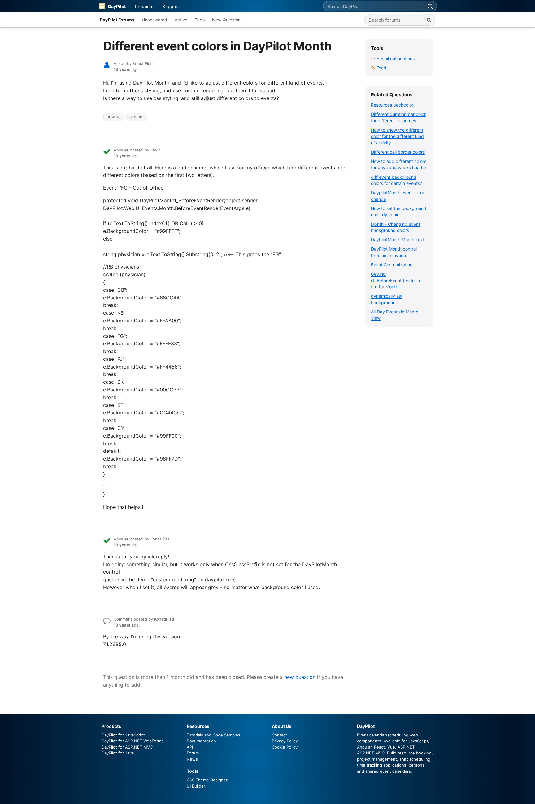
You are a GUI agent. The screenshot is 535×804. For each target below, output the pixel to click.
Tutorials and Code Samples (213, 734)
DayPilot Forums (117, 19)
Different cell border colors (398, 152)
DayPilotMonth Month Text (397, 239)
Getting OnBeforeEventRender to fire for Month (396, 280)
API (190, 747)
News (192, 759)
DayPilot (117, 6)
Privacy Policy (285, 740)
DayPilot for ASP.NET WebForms (132, 740)
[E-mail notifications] (373, 58)
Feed (381, 67)
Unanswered (154, 19)
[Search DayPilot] (430, 6)
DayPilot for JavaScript (123, 734)
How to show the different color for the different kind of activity (397, 136)
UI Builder (196, 786)
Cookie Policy (285, 747)
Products (144, 6)
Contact (279, 734)
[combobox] (373, 6)
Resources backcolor (392, 104)
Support (171, 6)
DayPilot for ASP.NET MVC (127, 747)
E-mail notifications (395, 58)
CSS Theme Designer (207, 779)
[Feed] (373, 67)
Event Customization (391, 264)
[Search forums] (429, 19)
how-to (114, 116)
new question (299, 677)
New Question (226, 19)
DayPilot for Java (118, 752)
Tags (200, 19)
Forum (193, 752)
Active (181, 19)
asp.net (136, 116)
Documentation (201, 740)
